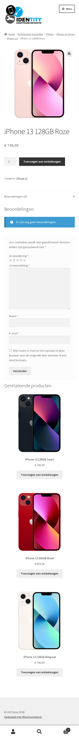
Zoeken (39, 731)
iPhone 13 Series (65, 34)
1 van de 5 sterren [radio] (10, 260)
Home (11, 34)
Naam (13, 316)
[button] (69, 54)
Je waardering (18, 256)
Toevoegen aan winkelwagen (42, 161)
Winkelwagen (61, 728)
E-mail (14, 333)
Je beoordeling (19, 265)
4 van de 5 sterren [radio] (20, 260)
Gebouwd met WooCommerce (23, 717)
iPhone (49, 34)
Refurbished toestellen (30, 34)
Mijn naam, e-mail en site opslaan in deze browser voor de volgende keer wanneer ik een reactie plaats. (38, 355)
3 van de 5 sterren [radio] (17, 260)
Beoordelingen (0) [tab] (15, 196)
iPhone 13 (12, 38)
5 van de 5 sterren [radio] (24, 260)
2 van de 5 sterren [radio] (13, 260)
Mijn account (13, 731)
